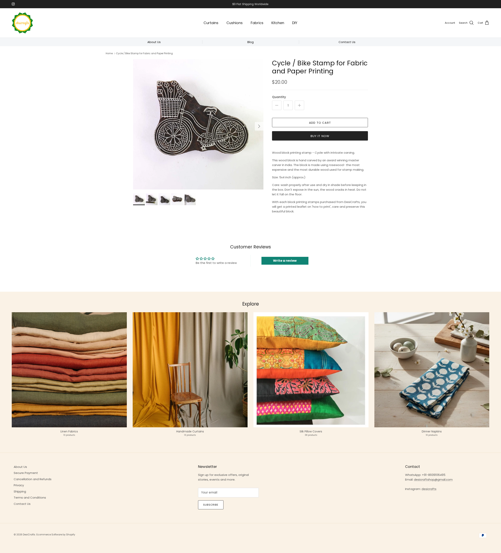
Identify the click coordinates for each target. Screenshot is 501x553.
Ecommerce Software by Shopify (55, 534)
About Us (20, 467)
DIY (294, 22)
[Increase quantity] (299, 105)
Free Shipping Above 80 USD (250, 4)
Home (109, 53)
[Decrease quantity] (276, 105)
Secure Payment (26, 473)
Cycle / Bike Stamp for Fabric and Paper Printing (144, 53)
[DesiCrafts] (22, 23)
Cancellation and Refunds (32, 479)
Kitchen (277, 22)
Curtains (211, 22)
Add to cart (320, 123)
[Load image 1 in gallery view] (198, 124)
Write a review (285, 260)
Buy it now (320, 136)
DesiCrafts (29, 534)
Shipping (20, 491)
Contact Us (22, 504)
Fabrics (257, 22)
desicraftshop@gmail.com (433, 479)
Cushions (234, 22)
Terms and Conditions (30, 497)
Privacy (19, 485)
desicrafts (429, 489)
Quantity (279, 97)
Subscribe (210, 505)
